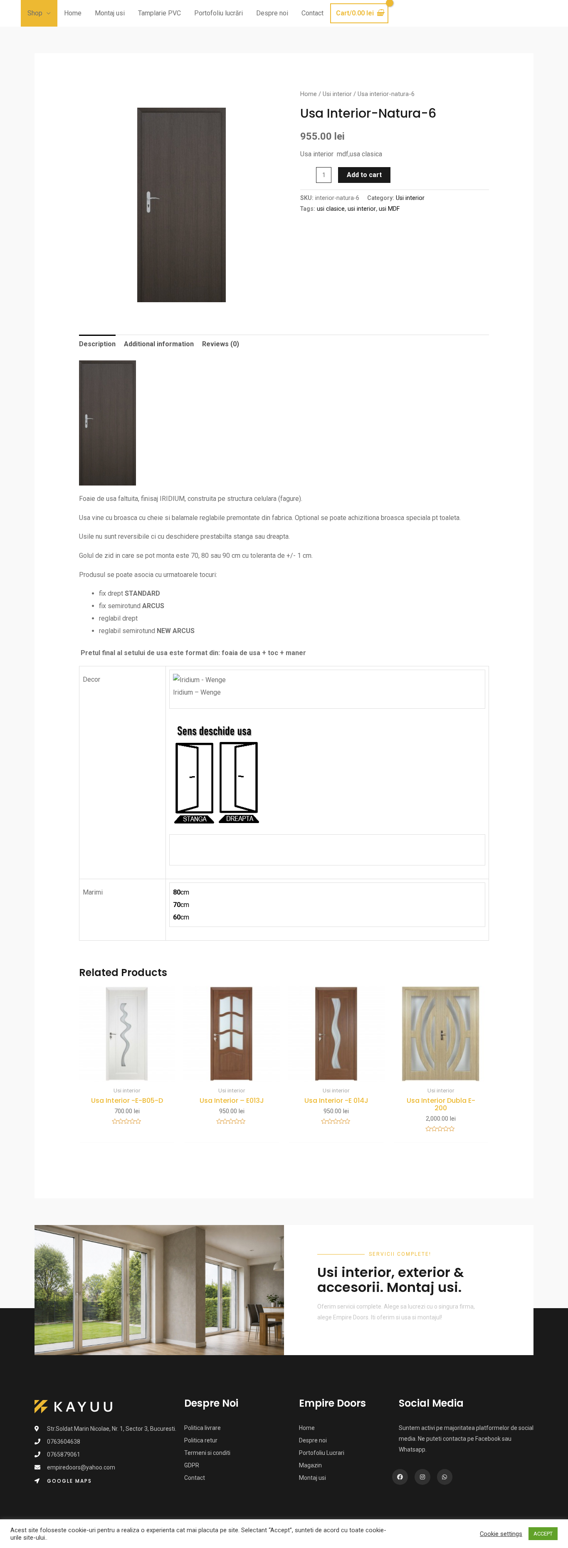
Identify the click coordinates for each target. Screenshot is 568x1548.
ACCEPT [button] (543, 1534)
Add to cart (364, 175)
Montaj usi (110, 13)
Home (72, 13)
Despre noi (272, 13)
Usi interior (337, 94)
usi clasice (331, 208)
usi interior (362, 208)
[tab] (97, 344)
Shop (34, 13)
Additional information (159, 344)
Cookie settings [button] (501, 1534)
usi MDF (389, 208)
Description (97, 344)
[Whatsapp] (445, 1477)
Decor (91, 679)
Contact (312, 13)
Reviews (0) (220, 344)
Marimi (93, 892)
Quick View (127, 1074)
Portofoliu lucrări (218, 13)
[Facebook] (400, 1477)
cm (181, 892)
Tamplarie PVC (159, 13)
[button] (63, 1481)
